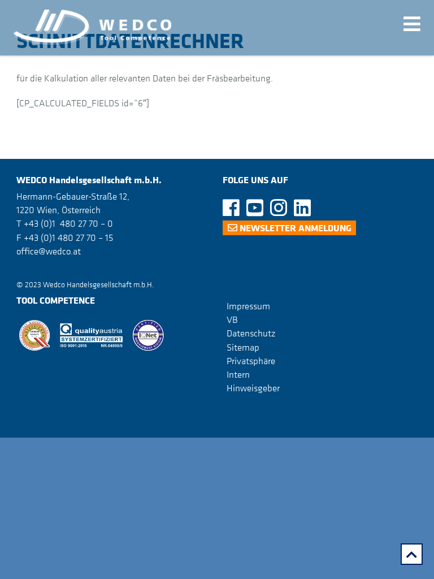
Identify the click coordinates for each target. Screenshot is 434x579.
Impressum (248, 306)
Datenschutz (251, 333)
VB (232, 319)
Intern (238, 374)
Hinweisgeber (253, 388)
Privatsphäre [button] (251, 360)
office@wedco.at (48, 251)
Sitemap (243, 346)
